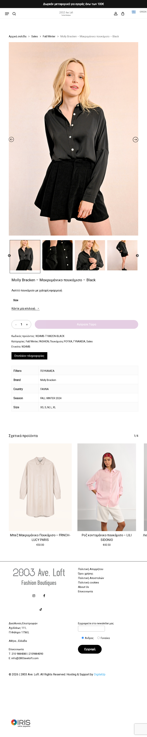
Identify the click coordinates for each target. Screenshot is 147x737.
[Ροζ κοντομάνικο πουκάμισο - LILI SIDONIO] (106, 487)
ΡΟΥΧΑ (68, 341)
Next (137, 256)
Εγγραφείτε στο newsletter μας (96, 623)
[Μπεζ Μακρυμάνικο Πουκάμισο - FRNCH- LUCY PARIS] (40, 487)
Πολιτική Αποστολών (91, 578)
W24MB (26, 346)
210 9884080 (19, 653)
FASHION (44, 341)
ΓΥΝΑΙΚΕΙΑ (79, 341)
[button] (7, 14)
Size (15, 300)
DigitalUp (99, 674)
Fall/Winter (49, 36)
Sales (34, 36)
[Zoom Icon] (73, 140)
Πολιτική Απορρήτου (90, 569)
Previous (9, 256)
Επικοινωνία (85, 591)
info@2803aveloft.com (25, 658)
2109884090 (36, 653)
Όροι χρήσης (85, 573)
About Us (83, 587)
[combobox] (25, 308)
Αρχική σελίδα (17, 36)
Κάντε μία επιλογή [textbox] (23, 308)
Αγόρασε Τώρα (86, 324)
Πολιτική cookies (88, 582)
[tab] (29, 355)
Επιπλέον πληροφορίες (29, 356)
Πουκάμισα (56, 341)
